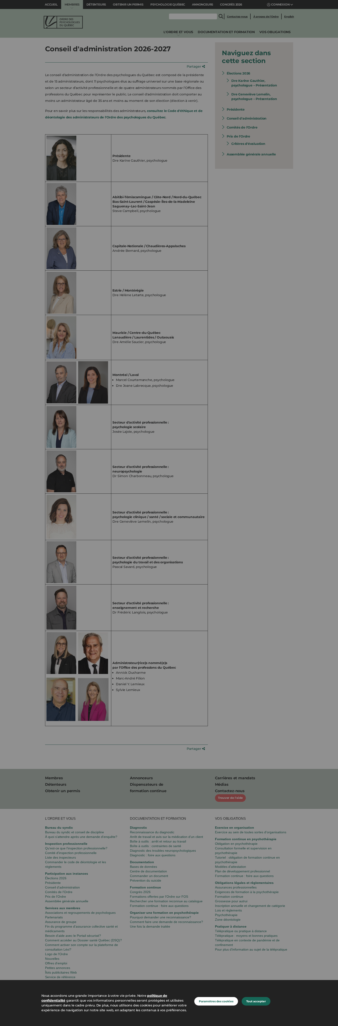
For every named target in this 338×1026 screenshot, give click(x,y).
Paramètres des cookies (216, 1001)
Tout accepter (256, 1001)
